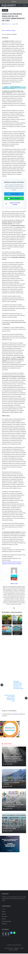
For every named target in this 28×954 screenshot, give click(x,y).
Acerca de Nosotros (9, 948)
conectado (14, 714)
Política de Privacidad (13, 949)
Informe (5, 10)
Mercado (4, 914)
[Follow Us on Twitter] (6, 934)
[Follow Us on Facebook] (3, 934)
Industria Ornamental (6, 921)
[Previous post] (2, 685)
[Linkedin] (14, 608)
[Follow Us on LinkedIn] (8, 934)
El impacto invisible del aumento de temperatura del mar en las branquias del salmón (13, 826)
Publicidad (16, 948)
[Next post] (26, 698)
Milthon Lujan (8, 24)
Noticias (3, 911)
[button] (19, 5)
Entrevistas (4, 923)
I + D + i (3, 909)
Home (3, 30)
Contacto (21, 948)
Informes (4, 918)
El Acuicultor (4, 916)
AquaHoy (8, 5)
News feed (8, 30)
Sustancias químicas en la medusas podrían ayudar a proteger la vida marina (10, 698)
